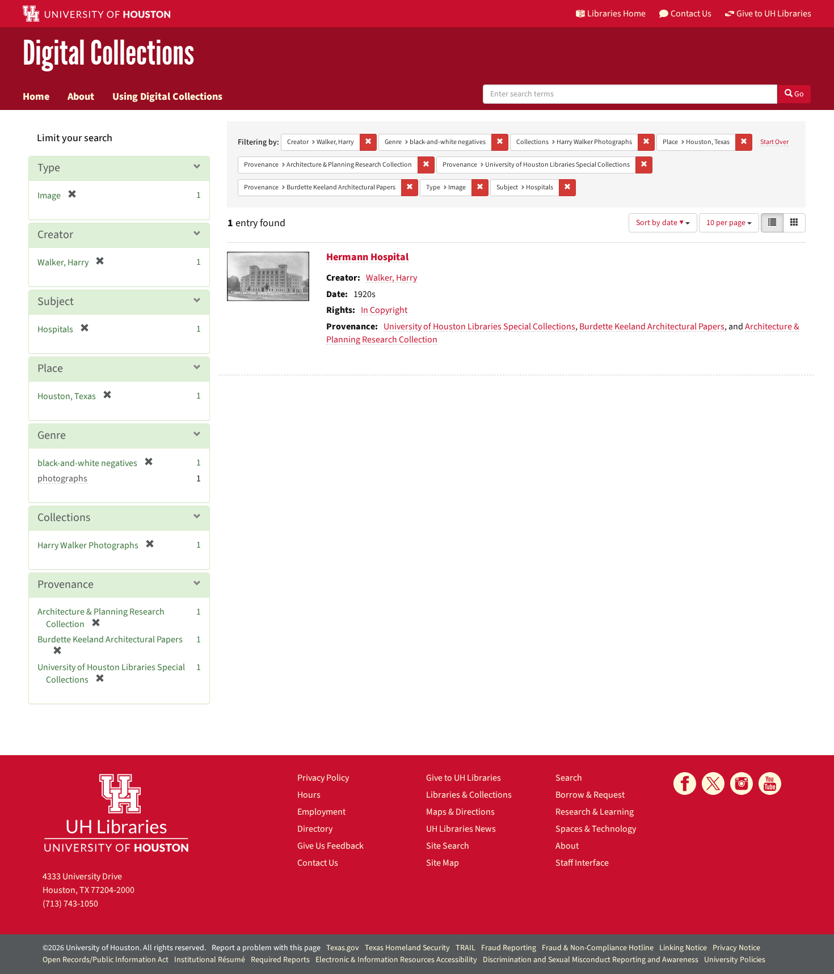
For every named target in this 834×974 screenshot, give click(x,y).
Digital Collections (108, 53)
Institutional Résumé (209, 959)
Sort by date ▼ (660, 222)
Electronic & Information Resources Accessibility (396, 959)
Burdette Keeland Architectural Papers (652, 326)
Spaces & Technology (595, 829)
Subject (55, 302)
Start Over (774, 142)
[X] (713, 783)
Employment (321, 812)
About (81, 96)
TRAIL (465, 948)
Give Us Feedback (330, 846)
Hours (309, 795)
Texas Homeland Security (407, 948)
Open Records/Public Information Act (106, 959)
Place (50, 368)
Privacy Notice (736, 948)
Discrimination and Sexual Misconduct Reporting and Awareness (590, 959)
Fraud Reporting (508, 948)
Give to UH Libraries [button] (773, 13)
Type (48, 168)
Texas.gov (342, 948)
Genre (51, 435)
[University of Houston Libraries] (116, 813)
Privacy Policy (323, 778)
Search (568, 778)
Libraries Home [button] (616, 13)
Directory (314, 829)
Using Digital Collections (167, 96)
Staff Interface (582, 863)
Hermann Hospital (367, 257)
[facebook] (684, 783)
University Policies (734, 959)
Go (798, 94)
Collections (63, 518)
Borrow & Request (590, 795)
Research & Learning (594, 812)
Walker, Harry (391, 278)
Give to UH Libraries (463, 778)
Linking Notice (683, 948)
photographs (62, 478)
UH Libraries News (461, 829)
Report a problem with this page (266, 948)
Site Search (447, 846)
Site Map (442, 863)
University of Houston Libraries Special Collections (479, 326)
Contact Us (317, 863)
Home (36, 96)
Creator (55, 235)
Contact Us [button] (691, 13)
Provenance (65, 584)
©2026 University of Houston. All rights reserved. (124, 948)
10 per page (726, 222)
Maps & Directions (460, 812)
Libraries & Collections (469, 795)
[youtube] (770, 783)
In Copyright (384, 310)
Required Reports (280, 959)
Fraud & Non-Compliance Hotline (598, 948)
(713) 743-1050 (70, 903)
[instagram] (741, 783)
